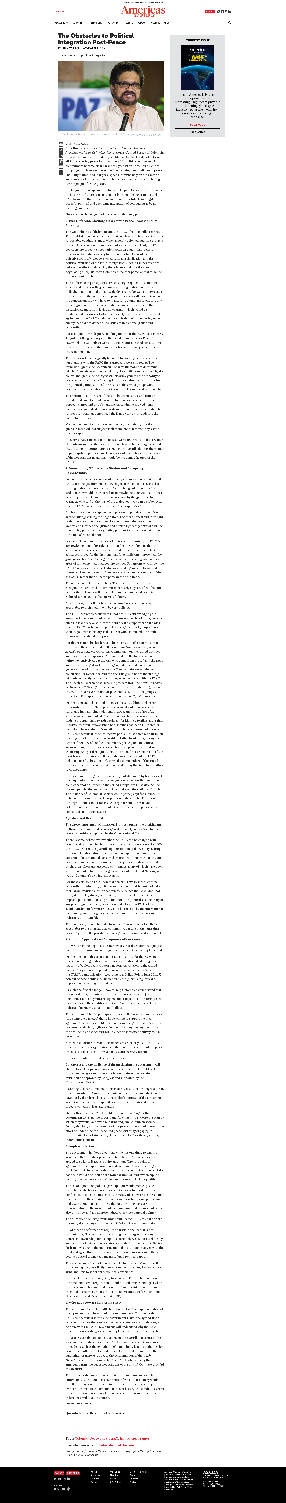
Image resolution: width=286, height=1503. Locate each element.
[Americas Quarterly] (143, 11)
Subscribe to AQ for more (117, 1445)
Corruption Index (138, 1472)
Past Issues (197, 132)
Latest (113, 1478)
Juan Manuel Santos (134, 1438)
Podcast (142, 23)
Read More (197, 125)
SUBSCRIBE (60, 11)
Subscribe (73, 1473)
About (94, 1472)
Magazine (115, 1472)
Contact (95, 1478)
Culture (155, 23)
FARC (113, 1438)
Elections (96, 23)
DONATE (210, 12)
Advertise (95, 1475)
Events (129, 23)
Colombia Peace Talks (91, 1438)
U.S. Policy (115, 1482)
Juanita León (71, 48)
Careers (94, 1482)
